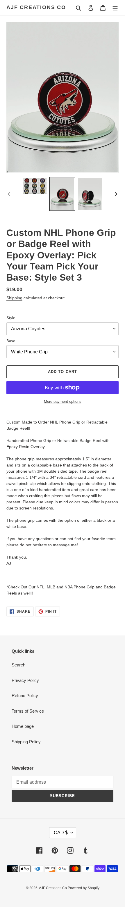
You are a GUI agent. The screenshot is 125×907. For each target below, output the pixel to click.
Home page (23, 726)
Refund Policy (25, 695)
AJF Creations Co (36, 7)
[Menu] (115, 7)
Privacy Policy (25, 680)
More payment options (62, 401)
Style (10, 318)
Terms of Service (28, 711)
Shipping (14, 298)
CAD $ (61, 832)
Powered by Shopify (83, 888)
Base (10, 341)
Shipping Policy (26, 741)
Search (18, 664)
